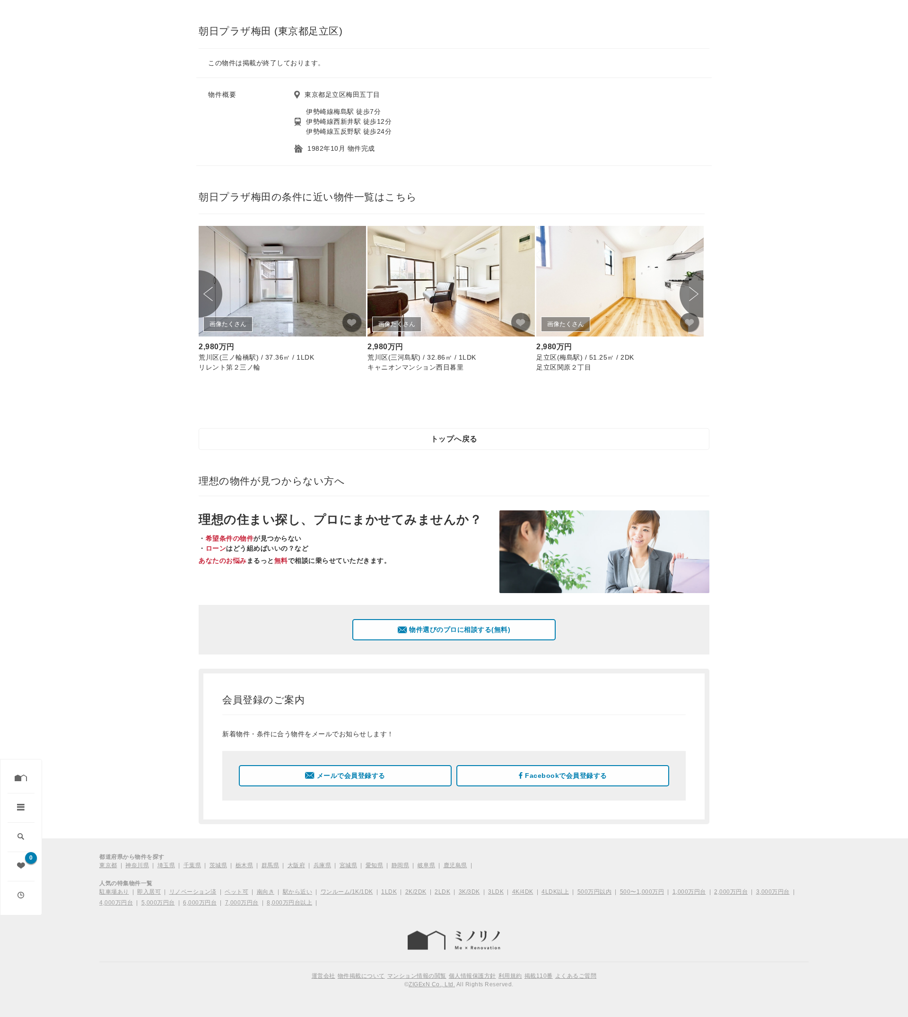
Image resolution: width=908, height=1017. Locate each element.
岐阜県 (427, 865)
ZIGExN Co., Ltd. (432, 984)
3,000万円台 (773, 891)
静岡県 (401, 865)
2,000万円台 (731, 891)
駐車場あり (114, 891)
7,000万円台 (242, 902)
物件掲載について (361, 976)
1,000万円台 (689, 891)
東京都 (108, 865)
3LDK (496, 891)
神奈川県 (137, 865)
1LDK (389, 891)
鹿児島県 (455, 865)
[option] (282, 300)
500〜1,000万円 (642, 891)
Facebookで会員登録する (566, 775)
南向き (266, 891)
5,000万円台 (158, 902)
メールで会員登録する (351, 775)
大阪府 (297, 865)
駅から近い (298, 891)
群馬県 (270, 865)
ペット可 (236, 891)
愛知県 (375, 865)
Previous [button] (210, 294)
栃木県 (244, 865)
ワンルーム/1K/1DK (347, 891)
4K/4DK (522, 891)
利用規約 (510, 976)
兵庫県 (323, 865)
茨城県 (218, 865)
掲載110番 (538, 976)
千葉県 (192, 865)
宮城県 (349, 865)
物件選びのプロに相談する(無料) (459, 629)
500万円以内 (594, 891)
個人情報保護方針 (472, 976)
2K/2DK (416, 891)
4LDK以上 (555, 891)
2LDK (442, 891)
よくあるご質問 (576, 976)
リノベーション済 (193, 891)
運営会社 (323, 976)
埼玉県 (166, 865)
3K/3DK (469, 891)
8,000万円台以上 (289, 902)
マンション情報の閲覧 (416, 976)
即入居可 (149, 891)
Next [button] (691, 294)
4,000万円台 (116, 902)
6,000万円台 (200, 902)
